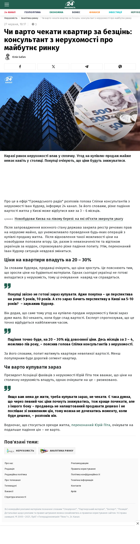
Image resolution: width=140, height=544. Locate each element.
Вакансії (9, 491)
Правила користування (83, 468)
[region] (70, 535)
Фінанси (94, 12)
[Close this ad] (137, 523)
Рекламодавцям (79, 463)
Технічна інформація (82, 480)
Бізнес (76, 12)
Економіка (56, 12)
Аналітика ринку (30, 18)
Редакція (9, 468)
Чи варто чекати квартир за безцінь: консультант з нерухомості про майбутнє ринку (86, 18)
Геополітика (32, 12)
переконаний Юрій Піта (90, 425)
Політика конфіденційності (85, 474)
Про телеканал (13, 480)
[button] (20, 66)
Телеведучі (11, 485)
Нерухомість (11, 18)
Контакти (76, 485)
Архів (73, 491)
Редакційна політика (16, 474)
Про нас (9, 463)
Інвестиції (115, 12)
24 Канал (9, 12)
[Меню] (7, 4)
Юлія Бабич (19, 57)
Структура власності (15, 497)
